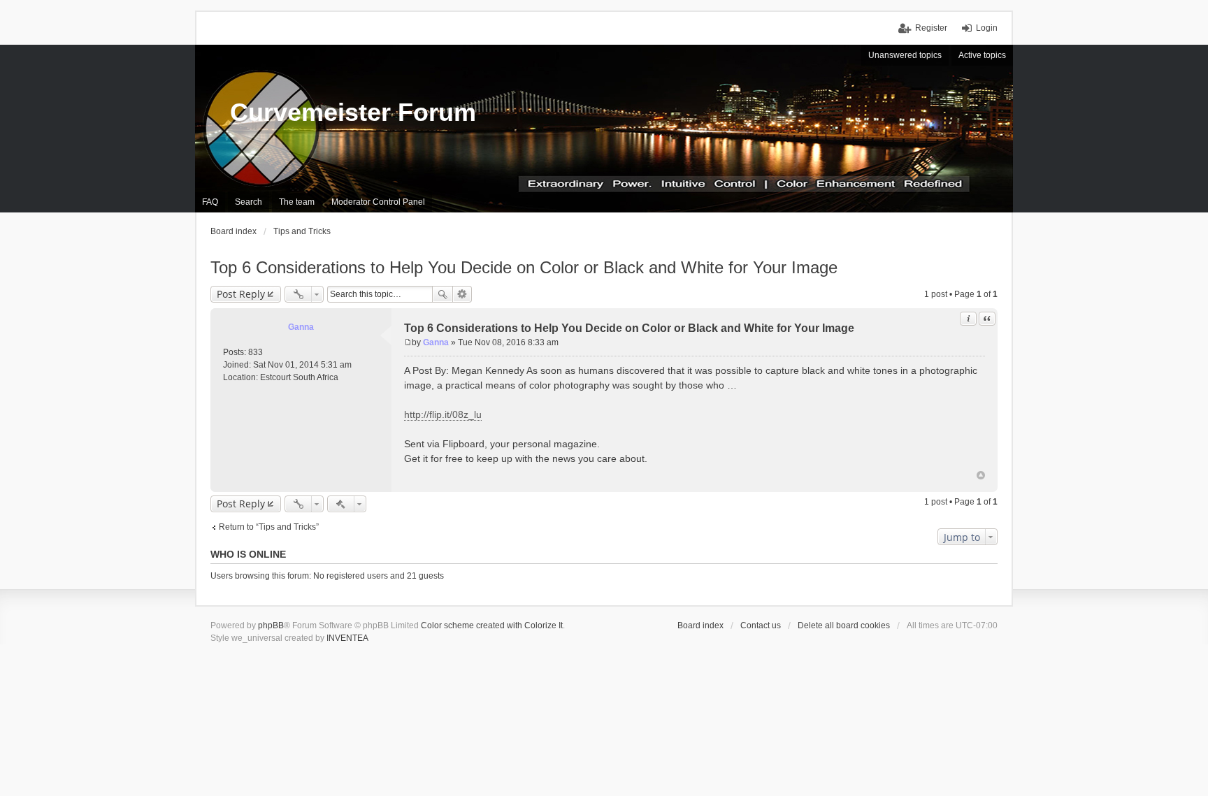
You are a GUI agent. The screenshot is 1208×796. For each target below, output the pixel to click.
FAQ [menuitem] (210, 202)
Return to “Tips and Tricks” (269, 527)
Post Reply (241, 294)
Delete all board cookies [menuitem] (844, 625)
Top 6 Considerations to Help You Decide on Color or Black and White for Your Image (523, 267)
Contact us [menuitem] (760, 625)
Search (442, 294)
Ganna (301, 327)
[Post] (408, 342)
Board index (700, 625)
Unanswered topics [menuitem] (905, 55)
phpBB (271, 625)
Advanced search (462, 294)
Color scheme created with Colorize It (492, 625)
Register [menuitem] (931, 28)
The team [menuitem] (297, 202)
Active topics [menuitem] (982, 55)
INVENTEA (347, 638)
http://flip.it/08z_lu (443, 414)
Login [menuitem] (987, 28)
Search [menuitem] (248, 202)
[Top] (981, 475)
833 (255, 352)
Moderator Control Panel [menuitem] (378, 202)
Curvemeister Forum (353, 112)
